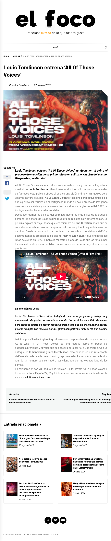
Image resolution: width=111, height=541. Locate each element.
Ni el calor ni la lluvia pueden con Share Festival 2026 (33, 460)
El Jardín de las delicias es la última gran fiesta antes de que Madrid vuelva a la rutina (34, 438)
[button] (55, 47)
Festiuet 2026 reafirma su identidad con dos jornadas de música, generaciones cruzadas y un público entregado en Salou (34, 489)
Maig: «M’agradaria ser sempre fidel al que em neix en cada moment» (88, 486)
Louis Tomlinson (38, 189)
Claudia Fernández (20, 85)
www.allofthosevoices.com (34, 377)
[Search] (106, 48)
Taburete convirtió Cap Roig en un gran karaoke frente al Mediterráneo (88, 438)
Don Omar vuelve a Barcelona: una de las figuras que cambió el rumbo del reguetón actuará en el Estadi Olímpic (88, 463)
